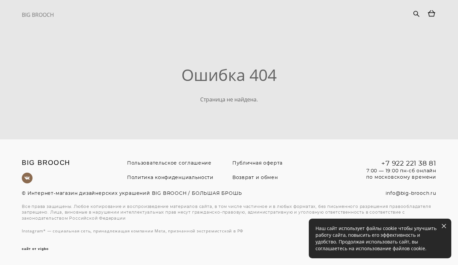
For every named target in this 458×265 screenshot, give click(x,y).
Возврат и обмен (255, 177)
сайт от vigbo (35, 249)
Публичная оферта (257, 163)
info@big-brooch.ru (411, 193)
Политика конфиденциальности (170, 177)
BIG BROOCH (38, 14)
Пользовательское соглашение (169, 163)
